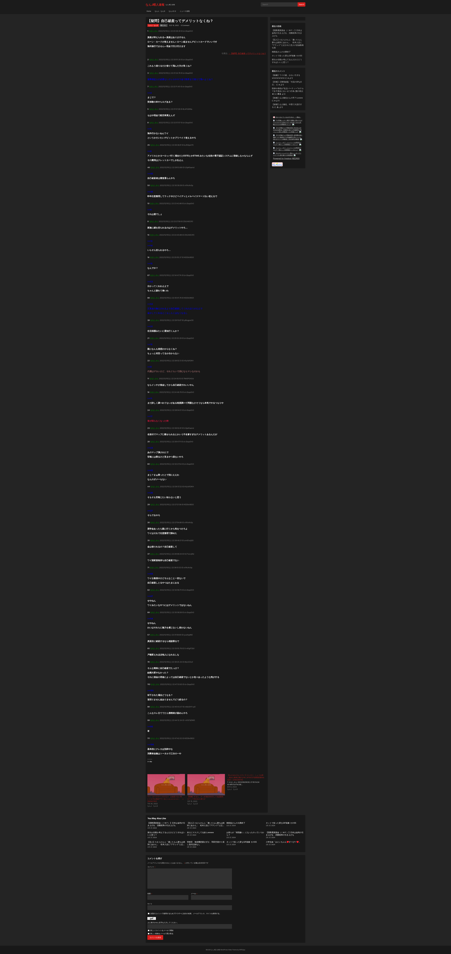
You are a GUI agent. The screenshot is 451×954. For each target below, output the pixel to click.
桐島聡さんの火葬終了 (281, 52)
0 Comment (185, 25)
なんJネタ (172, 11)
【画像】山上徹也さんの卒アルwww (287, 98)
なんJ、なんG (160, 11)
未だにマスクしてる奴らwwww (200, 832)
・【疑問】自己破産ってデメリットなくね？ (247, 53)
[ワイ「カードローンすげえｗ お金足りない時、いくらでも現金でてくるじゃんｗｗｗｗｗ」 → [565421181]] (166, 784)
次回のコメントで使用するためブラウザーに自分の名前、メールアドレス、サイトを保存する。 (185, 913)
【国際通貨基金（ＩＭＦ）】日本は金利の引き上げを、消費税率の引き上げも (287, 33)
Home (149, 11)
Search (301, 4)
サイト (149, 904)
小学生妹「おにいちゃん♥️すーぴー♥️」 (283, 842)
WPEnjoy (242, 950)
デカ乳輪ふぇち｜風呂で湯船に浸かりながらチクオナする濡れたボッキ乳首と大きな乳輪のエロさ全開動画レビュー (287, 122)
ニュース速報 (185, 11)
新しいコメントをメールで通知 (161, 930)
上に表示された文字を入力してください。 (163, 922)
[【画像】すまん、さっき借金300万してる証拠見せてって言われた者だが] (206, 784)
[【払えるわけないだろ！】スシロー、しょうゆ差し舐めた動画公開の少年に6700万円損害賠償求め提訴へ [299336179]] (247, 782)
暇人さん (164, 25)
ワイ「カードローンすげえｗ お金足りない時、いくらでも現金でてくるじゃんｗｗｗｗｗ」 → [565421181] (165, 799)
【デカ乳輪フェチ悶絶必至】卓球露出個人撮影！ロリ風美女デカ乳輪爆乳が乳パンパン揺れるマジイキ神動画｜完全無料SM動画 (287, 137)
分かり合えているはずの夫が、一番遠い (288, 117)
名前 (149, 893)
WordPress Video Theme (228, 950)
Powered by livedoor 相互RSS (286, 158)
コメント (151, 867)
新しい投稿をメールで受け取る (161, 934)
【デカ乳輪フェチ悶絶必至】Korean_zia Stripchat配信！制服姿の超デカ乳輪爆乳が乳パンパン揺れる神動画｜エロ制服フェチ (287, 130)
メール (194, 893)
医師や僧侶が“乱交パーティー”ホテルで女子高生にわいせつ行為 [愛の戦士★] (288, 91)
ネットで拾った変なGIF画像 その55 (287, 55)
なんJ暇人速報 (155, 4)
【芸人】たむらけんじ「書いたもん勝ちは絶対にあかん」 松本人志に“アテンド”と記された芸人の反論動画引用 (206, 825)
